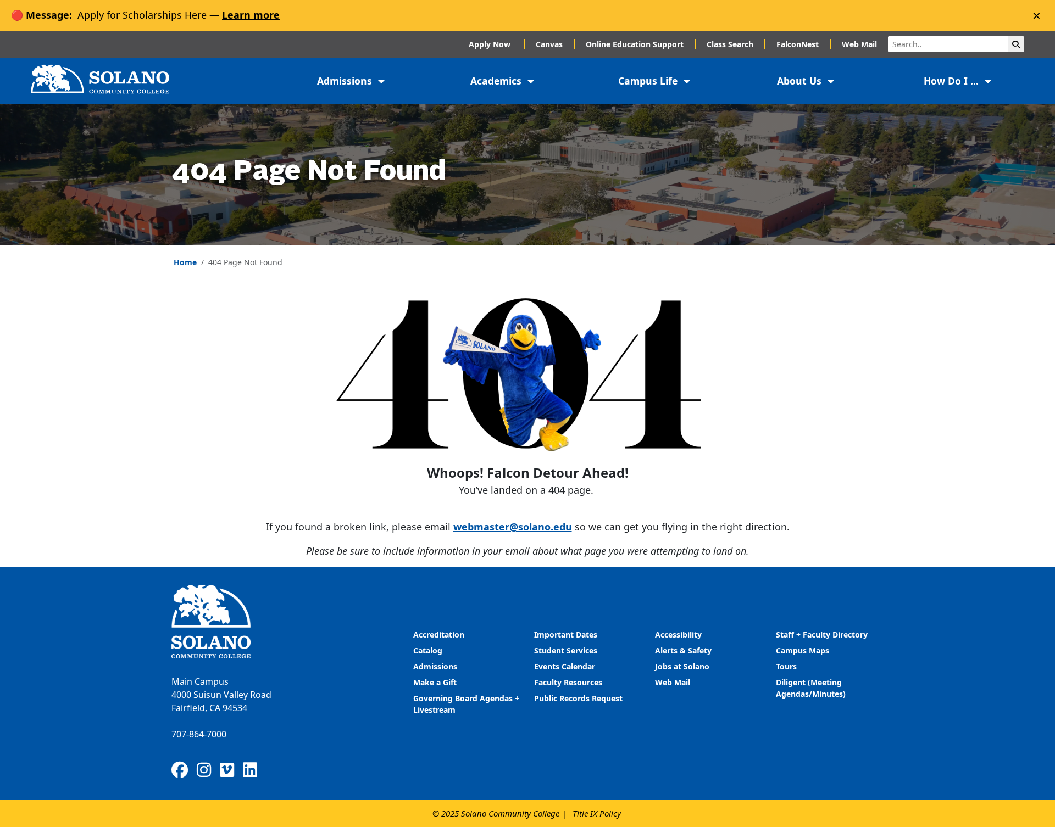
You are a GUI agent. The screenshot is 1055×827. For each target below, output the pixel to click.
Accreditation (438, 634)
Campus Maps (802, 650)
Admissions (436, 666)
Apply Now (491, 44)
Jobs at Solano (682, 666)
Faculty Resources (568, 682)
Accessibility (678, 634)
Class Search (730, 44)
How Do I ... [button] (952, 80)
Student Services (565, 650)
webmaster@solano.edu (512, 526)
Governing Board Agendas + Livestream (466, 704)
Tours (786, 666)
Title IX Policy (597, 813)
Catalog (427, 650)
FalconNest (797, 44)
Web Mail (859, 44)
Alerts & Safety (683, 650)
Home (185, 262)
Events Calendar (564, 666)
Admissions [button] (346, 80)
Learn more (251, 14)
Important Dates (565, 634)
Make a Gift (435, 682)
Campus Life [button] (649, 80)
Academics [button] (497, 80)
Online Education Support (635, 44)
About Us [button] (800, 80)
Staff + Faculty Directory (822, 634)
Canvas (549, 44)
